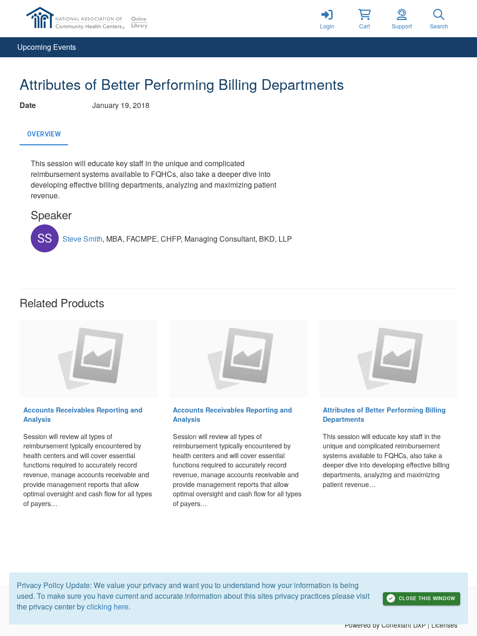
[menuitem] (46, 47)
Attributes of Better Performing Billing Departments (384, 414)
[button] (364, 18)
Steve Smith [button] (82, 238)
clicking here (108, 606)
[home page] (108, 18)
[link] (327, 18)
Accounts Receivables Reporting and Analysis (83, 414)
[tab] (44, 134)
